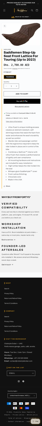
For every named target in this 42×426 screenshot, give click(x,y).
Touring (10, 77)
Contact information (16, 421)
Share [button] (8, 186)
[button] (4, 10)
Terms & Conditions (10, 303)
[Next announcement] (38, 3)
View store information (14, 121)
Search (6, 288)
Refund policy (32, 415)
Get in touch (6, 265)
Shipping (14, 68)
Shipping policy (30, 418)
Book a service (7, 240)
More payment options (22, 106)
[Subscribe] (32, 373)
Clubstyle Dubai (20, 412)
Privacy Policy (9, 293)
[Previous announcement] (4, 3)
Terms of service (14, 418)
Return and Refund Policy (12, 298)
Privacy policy (18, 415)
